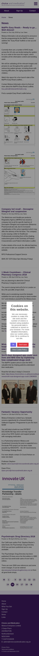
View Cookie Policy (19, 350)
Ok (13, 345)
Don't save (23, 345)
